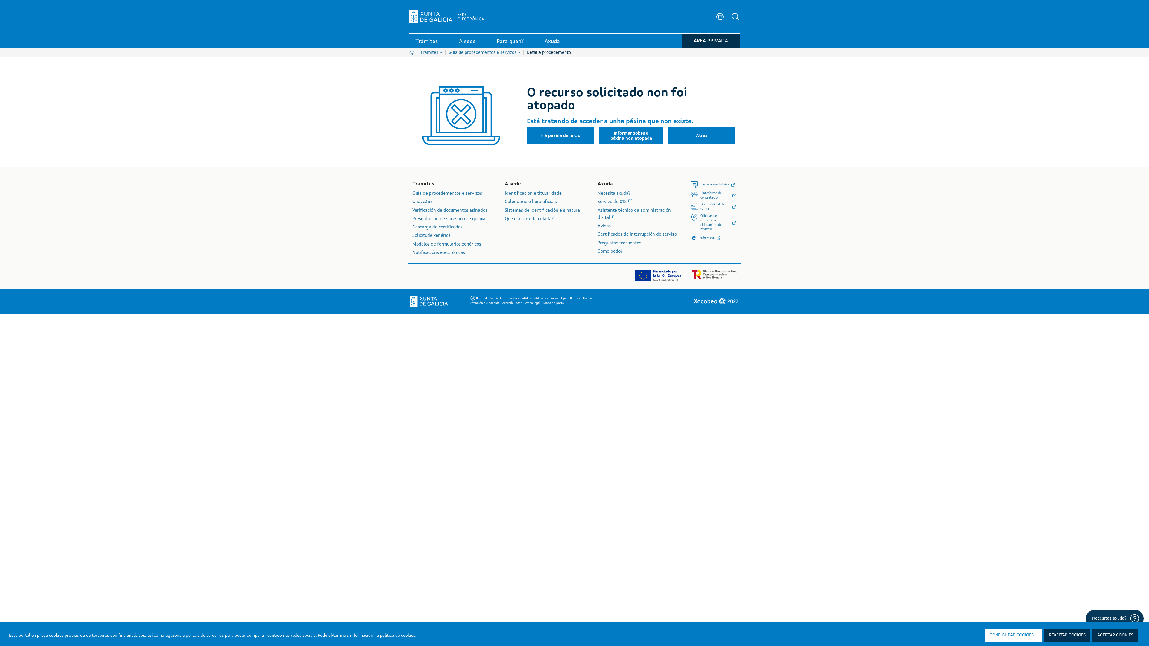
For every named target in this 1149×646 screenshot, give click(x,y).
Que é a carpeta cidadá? (529, 219)
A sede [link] (467, 41)
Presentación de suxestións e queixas (449, 219)
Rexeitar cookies (1067, 635)
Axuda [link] (552, 41)
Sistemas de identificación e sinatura (542, 210)
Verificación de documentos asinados (449, 210)
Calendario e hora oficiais (531, 202)
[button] (735, 16)
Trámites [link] (426, 41)
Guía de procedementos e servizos (483, 53)
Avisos (604, 226)
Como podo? (610, 251)
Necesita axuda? (614, 193)
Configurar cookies (1012, 635)
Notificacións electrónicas (438, 253)
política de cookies (397, 635)
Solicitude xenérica (431, 236)
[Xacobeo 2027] (716, 301)
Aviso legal (533, 302)
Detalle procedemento (549, 53)
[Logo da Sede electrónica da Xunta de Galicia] (446, 17)
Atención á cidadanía (485, 302)
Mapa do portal (554, 302)
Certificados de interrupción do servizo (637, 234)
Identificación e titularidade (533, 193)
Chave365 (422, 202)
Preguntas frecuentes (619, 243)
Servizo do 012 (613, 202)
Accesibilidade (512, 302)
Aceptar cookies (1115, 635)
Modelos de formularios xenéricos (446, 244)
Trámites (430, 53)
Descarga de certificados (437, 227)
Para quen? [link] (510, 41)
